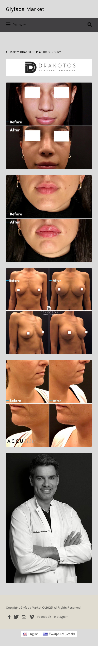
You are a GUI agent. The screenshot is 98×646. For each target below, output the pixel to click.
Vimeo (31, 617)
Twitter (16, 617)
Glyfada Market (25, 9)
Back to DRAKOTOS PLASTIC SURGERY (35, 52)
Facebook (9, 617)
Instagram (24, 617)
